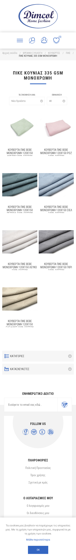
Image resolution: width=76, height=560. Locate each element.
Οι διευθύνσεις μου (38, 513)
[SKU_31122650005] (19, 241)
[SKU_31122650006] (56, 127)
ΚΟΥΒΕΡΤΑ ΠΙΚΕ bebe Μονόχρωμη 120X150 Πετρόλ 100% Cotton (20, 210)
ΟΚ (38, 549)
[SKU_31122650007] (19, 127)
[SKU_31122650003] (56, 184)
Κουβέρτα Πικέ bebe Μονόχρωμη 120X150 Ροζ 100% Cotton (56, 153)
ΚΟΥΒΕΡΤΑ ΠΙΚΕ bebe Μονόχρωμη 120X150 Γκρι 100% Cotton (56, 267)
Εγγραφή (65, 405)
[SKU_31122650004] (19, 298)
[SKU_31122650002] (19, 184)
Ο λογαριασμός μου (38, 505)
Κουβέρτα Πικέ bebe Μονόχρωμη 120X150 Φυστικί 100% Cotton (20, 153)
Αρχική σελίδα (9, 53)
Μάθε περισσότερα (38, 539)
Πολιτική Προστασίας (38, 468)
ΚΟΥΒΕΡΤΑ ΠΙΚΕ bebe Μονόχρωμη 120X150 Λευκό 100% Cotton (20, 267)
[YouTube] (42, 431)
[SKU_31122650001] (56, 241)
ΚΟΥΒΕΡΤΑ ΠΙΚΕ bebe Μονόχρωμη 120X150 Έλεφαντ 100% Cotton (20, 324)
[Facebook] (25, 431)
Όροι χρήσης (38, 475)
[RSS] (50, 431)
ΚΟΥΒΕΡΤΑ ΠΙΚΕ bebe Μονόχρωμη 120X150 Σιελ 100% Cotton (56, 210)
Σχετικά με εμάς (38, 482)
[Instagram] (33, 431)
